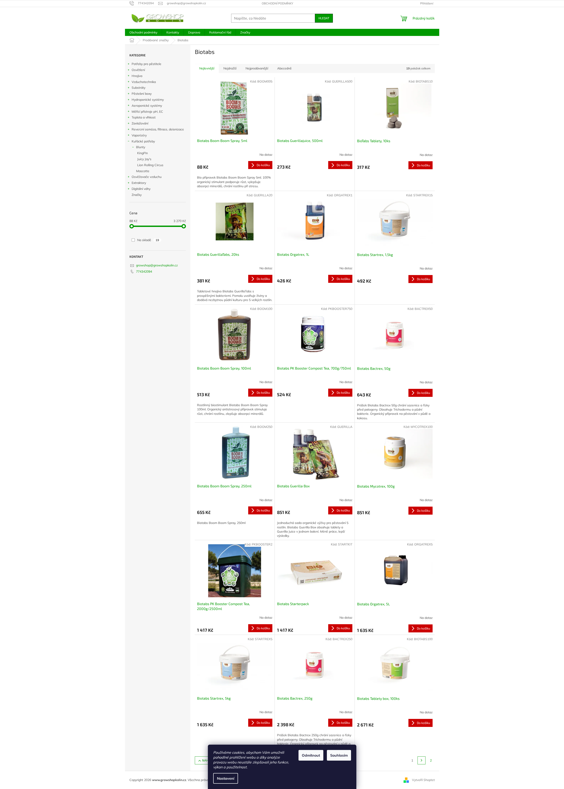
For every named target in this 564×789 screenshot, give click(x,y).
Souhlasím (339, 755)
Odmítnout (311, 755)
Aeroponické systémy (147, 106)
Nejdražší (229, 68)
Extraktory (139, 183)
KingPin (142, 153)
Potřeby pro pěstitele (146, 64)
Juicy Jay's (144, 159)
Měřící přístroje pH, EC (147, 112)
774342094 (144, 271)
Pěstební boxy (142, 94)
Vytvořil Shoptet (423, 780)
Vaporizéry (139, 135)
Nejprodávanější (257, 68)
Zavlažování (140, 123)
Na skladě (148, 240)
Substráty (138, 88)
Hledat (323, 18)
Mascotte (142, 171)
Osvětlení (138, 70)
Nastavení (225, 778)
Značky (137, 195)
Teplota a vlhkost (144, 117)
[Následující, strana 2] (421, 760)
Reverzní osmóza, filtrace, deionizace (158, 129)
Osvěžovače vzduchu (147, 177)
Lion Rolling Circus (150, 165)
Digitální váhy (141, 189)
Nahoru (208, 760)
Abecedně (284, 68)
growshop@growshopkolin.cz (157, 265)
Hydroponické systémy (148, 100)
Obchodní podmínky (277, 3)
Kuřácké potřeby (143, 141)
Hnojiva (137, 76)
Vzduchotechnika (144, 82)
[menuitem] (143, 32)
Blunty (140, 147)
